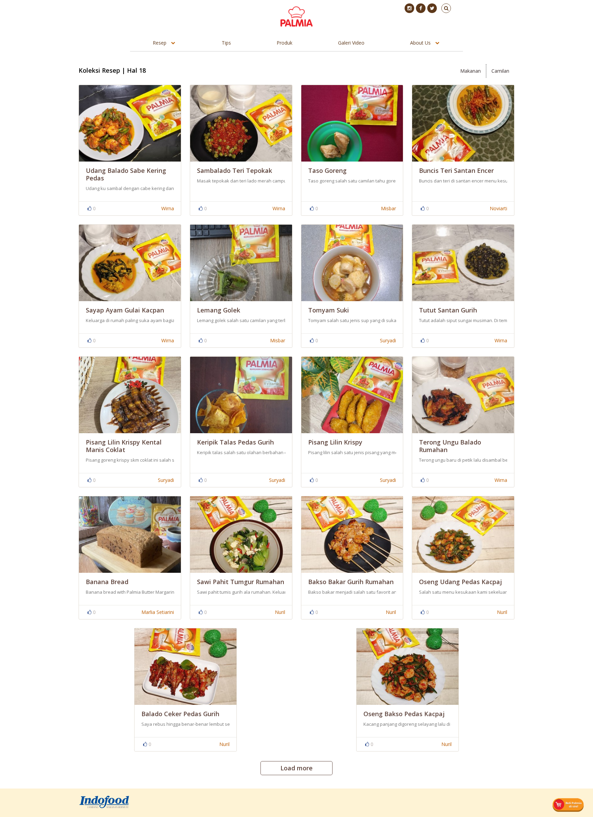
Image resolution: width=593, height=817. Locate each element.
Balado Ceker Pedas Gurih (180, 714)
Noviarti (498, 208)
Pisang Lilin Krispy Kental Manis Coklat (124, 446)
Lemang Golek (218, 310)
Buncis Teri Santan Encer (456, 170)
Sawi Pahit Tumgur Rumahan (240, 582)
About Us (420, 42)
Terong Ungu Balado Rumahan (450, 446)
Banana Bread (107, 582)
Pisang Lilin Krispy (335, 442)
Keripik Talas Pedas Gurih (235, 442)
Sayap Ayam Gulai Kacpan (125, 310)
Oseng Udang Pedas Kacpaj (460, 582)
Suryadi (388, 340)
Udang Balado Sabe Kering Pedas (126, 174)
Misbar (388, 208)
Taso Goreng (327, 170)
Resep (159, 42)
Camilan (500, 71)
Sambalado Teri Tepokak (234, 170)
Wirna (167, 208)
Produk (284, 42)
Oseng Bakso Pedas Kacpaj (404, 714)
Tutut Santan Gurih (448, 310)
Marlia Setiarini (157, 612)
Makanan (470, 71)
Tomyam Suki (328, 310)
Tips (226, 42)
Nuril (280, 612)
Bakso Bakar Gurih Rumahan (351, 582)
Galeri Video (351, 42)
